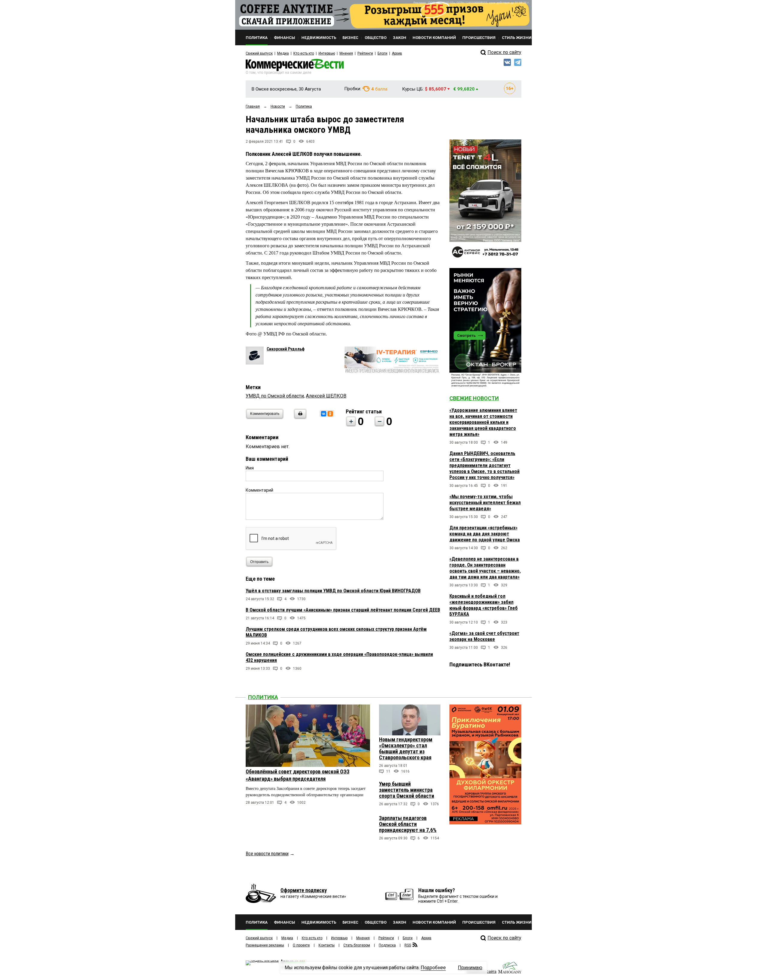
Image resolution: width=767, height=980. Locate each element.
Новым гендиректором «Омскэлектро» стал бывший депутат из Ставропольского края (405, 748)
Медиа (283, 53)
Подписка (387, 945)
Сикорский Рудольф (285, 349)
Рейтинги (365, 53)
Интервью (326, 53)
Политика (263, 697)
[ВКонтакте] (323, 413)
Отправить (259, 562)
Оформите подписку (303, 890)
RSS (407, 945)
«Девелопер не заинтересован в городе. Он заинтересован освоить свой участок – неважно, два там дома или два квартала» (485, 568)
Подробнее (433, 967)
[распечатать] (299, 417)
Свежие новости (474, 398)
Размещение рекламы (265, 945)
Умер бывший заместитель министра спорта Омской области (406, 790)
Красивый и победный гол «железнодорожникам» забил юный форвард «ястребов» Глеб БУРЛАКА (483, 605)
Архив (397, 53)
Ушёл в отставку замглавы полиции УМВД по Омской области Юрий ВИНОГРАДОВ (333, 591)
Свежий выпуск (259, 53)
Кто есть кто (303, 53)
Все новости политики (267, 853)
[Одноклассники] (330, 413)
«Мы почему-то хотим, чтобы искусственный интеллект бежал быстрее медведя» (485, 502)
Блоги (382, 53)
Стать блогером (356, 945)
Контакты (326, 945)
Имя (250, 468)
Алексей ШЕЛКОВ (326, 396)
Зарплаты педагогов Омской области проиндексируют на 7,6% (408, 824)
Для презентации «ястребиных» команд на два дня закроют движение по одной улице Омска (484, 534)
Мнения (346, 53)
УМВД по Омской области (275, 396)
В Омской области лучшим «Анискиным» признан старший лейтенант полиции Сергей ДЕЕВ (343, 610)
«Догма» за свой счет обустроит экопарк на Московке (484, 636)
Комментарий (259, 490)
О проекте (301, 945)
